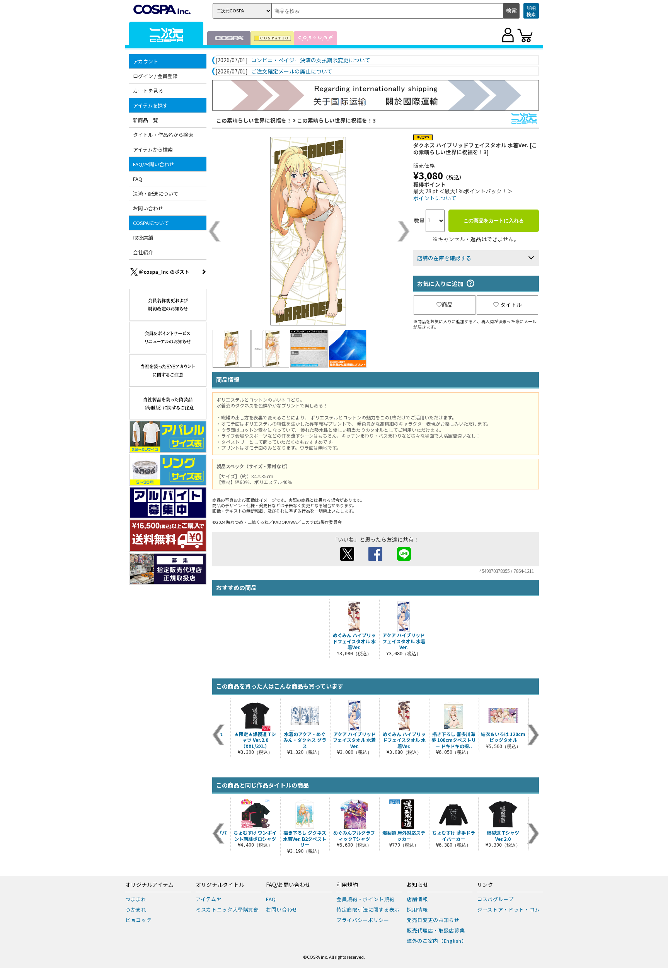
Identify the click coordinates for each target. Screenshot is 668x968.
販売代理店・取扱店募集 (436, 930)
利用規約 (347, 884)
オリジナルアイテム (149, 884)
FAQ (137, 178)
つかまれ (136, 909)
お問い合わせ (148, 208)
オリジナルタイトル (220, 884)
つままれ (136, 899)
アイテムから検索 (153, 149)
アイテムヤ (209, 899)
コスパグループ (495, 899)
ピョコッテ (138, 920)
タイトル (511, 305)
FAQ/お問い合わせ (288, 884)
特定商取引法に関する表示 (368, 909)
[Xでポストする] (347, 558)
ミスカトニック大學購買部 (227, 909)
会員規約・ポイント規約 (365, 899)
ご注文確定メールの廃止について (291, 71)
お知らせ (417, 884)
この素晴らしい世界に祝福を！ (254, 120)
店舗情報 (417, 899)
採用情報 (417, 909)
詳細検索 (531, 11)
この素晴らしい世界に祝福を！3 (336, 120)
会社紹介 (143, 252)
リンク (485, 884)
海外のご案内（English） (437, 940)
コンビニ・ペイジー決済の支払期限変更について (310, 60)
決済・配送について (155, 193)
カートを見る (148, 90)
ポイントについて (435, 198)
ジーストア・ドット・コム (508, 909)
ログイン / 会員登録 (155, 76)
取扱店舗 (143, 237)
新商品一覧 (145, 120)
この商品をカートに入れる (494, 220)
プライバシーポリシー (362, 920)
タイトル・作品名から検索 (163, 134)
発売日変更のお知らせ (433, 920)
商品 (447, 305)
